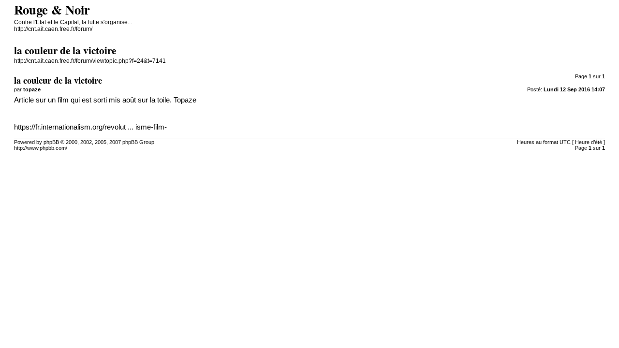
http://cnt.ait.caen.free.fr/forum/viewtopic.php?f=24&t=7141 (90, 61)
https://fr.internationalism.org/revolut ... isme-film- (90, 127)
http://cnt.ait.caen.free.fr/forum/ (53, 29)
